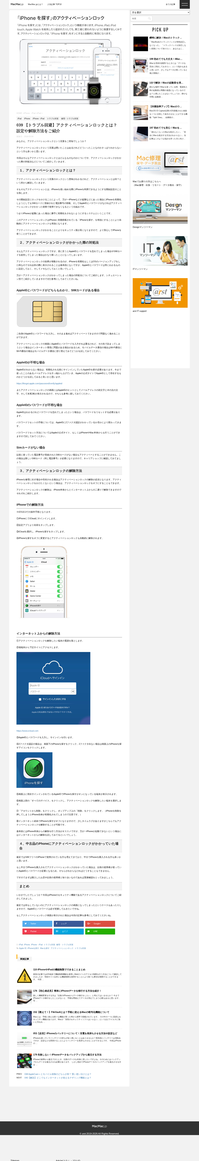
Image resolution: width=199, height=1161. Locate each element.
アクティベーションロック (62, 948)
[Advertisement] (160, 343)
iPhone (27, 945)
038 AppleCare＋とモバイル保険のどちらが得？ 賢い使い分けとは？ (57, 1074)
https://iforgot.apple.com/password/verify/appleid (39, 383)
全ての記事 (170, 4)
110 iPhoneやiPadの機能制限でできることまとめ (59, 969)
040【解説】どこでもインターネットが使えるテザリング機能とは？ (57, 1077)
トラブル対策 (49, 945)
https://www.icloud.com (27, 731)
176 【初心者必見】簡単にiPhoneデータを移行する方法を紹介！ (67, 991)
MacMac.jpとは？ (35, 4)
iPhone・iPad (37, 945)
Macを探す (45, 948)
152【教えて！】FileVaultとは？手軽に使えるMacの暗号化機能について (71, 1012)
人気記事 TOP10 (54, 4)
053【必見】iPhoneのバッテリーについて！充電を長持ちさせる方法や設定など (75, 1033)
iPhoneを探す (33, 948)
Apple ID (22, 948)
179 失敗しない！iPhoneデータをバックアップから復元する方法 (67, 1054)
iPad (21, 945)
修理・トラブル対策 (64, 945)
